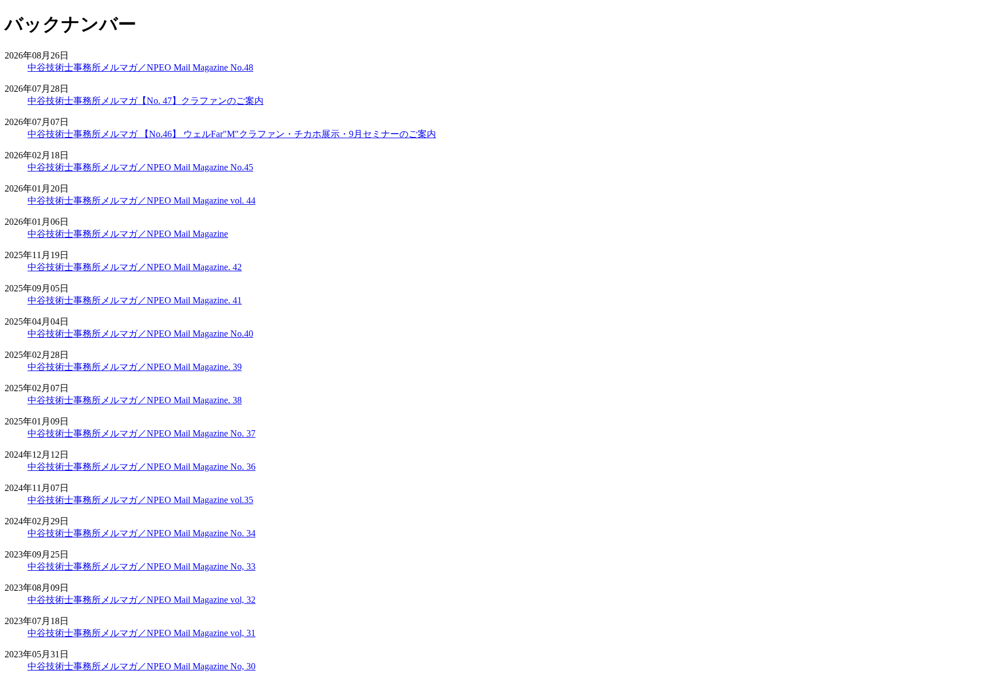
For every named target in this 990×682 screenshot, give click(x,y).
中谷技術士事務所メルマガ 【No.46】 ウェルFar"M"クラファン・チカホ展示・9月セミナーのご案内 (232, 134)
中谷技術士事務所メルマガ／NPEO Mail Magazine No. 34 (142, 533)
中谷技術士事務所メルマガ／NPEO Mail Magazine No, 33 (142, 566)
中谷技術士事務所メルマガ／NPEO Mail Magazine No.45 (140, 167)
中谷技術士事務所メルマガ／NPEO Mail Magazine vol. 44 (142, 200)
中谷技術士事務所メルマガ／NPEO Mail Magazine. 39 (135, 367)
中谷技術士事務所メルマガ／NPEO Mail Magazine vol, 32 (142, 600)
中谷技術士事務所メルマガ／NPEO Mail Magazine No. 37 (142, 433)
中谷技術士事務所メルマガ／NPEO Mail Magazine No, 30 (142, 666)
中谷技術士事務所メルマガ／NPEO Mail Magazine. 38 (135, 400)
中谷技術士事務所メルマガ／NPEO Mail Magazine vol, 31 (142, 633)
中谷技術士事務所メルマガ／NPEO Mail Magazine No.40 (140, 333)
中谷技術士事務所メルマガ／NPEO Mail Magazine (128, 234)
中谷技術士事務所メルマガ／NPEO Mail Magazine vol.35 (140, 500)
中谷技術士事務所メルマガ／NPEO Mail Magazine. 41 (135, 300)
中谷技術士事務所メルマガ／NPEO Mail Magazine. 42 (135, 267)
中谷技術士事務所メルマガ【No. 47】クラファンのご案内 (146, 101)
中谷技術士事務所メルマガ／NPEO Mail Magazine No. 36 (142, 466)
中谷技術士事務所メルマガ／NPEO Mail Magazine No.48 (140, 67)
